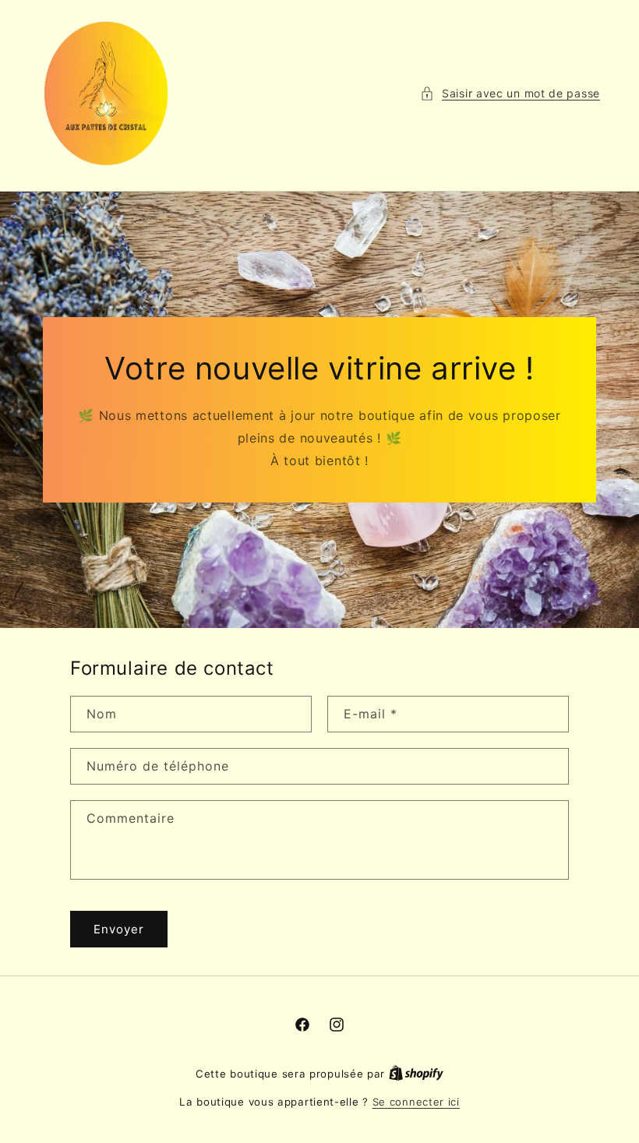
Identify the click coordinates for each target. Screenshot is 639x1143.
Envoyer (119, 929)
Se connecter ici (416, 1101)
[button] (510, 93)
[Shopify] (416, 1073)
